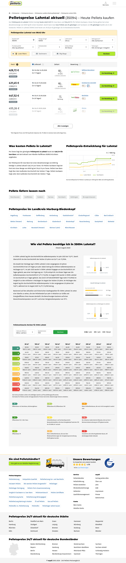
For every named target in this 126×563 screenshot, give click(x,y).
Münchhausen (70, 228)
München (12, 528)
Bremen (55, 528)
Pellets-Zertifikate (57, 493)
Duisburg (77, 528)
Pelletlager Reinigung (16, 488)
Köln (10, 531)
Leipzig (54, 524)
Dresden (55, 531)
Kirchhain (13, 228)
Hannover (77, 521)
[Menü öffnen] (114, 3)
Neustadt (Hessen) (37, 228)
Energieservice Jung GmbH (89, 82)
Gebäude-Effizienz (21, 331)
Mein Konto (77, 505)
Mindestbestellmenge (81, 488)
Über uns (98, 481)
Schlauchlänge (69, 46)
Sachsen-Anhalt (101, 547)
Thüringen (99, 554)
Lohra (24, 228)
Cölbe (97, 215)
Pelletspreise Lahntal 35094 (68, 13)
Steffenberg (40, 215)
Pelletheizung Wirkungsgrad (36, 497)
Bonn (97, 528)
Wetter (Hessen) (16, 221)
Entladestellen (43, 46)
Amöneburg (54, 215)
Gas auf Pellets (53, 501)
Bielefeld (98, 524)
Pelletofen (35, 506)
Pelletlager (53, 484)
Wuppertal (99, 521)
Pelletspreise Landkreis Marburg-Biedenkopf (47, 13)
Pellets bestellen (79, 485)
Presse (97, 494)
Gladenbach (56, 221)
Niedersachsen (79, 544)
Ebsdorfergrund (84, 215)
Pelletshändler (78, 478)
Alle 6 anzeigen (63, 126)
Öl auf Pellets (39, 501)
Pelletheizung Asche (16, 497)
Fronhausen (27, 215)
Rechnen (106, 54)
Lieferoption (68, 39)
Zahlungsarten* (96, 39)
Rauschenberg (84, 221)
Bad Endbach (108, 215)
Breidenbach (42, 221)
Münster (98, 531)
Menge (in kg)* (43, 39)
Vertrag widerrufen (102, 478)
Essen (54, 521)
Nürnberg (77, 524)
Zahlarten (76, 491)
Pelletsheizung (14, 479)
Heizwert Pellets (15, 484)
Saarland (77, 554)
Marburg (30, 221)
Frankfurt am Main (37, 521)
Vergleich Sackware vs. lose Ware (20, 493)
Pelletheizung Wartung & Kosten (20, 501)
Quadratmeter (42, 331)
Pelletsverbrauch (42, 493)
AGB (96, 488)
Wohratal (111, 221)
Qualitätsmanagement (81, 494)
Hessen (54, 551)
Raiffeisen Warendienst (88, 70)
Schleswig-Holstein (102, 551)
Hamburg (12, 524)
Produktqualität (16, 46)
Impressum (99, 491)
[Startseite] (15, 3)
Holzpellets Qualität (30, 479)
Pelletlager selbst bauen (51, 506)
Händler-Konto (78, 508)
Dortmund (34, 531)
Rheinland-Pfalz (79, 551)
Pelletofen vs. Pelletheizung (19, 506)
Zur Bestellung (107, 73)
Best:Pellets (85, 95)
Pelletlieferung (78, 481)
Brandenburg (35, 554)
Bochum (77, 531)
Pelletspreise (15, 13)
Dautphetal (99, 221)
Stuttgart (34, 524)
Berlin (11, 521)
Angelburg (14, 215)
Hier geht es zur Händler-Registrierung (24, 463)
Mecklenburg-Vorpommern (61, 554)
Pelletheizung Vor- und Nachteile (52, 479)
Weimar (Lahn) (55, 228)
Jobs (96, 485)
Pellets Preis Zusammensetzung (38, 488)
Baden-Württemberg (38, 544)
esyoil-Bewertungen (82, 467)
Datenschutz (99, 498)
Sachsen (98, 544)
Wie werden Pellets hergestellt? (35, 484)
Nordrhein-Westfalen (81, 547)
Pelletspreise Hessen (27, 13)
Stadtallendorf (68, 215)
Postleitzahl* (15, 39)
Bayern (33, 547)
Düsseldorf (34, 528)
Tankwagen (95, 46)
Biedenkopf (70, 221)
